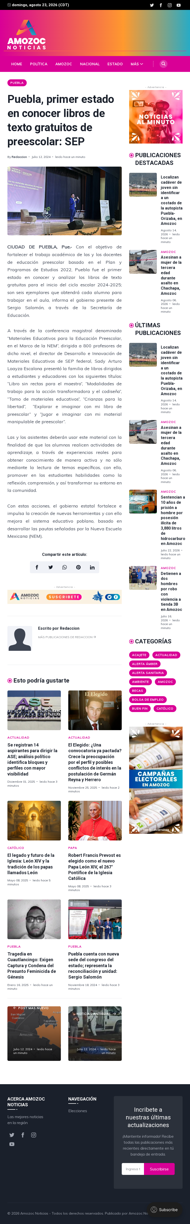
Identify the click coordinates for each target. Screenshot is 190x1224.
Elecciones (77, 1110)
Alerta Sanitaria (148, 673)
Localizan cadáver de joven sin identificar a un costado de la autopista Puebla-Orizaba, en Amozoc (172, 200)
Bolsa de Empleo (148, 699)
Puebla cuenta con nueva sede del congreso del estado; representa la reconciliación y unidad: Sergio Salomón (93, 965)
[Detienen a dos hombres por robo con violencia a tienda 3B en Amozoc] (145, 598)
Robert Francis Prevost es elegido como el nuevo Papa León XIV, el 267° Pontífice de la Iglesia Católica (94, 867)
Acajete (139, 655)
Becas (137, 690)
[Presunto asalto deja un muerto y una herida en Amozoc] (95, 1033)
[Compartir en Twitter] (51, 567)
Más (135, 64)
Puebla (17, 83)
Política (39, 64)
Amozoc (63, 64)
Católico (15, 848)
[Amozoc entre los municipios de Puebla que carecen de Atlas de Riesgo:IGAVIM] (34, 1033)
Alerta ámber (145, 664)
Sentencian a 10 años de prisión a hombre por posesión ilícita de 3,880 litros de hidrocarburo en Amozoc (173, 520)
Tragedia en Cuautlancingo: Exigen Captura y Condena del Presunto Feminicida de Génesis (31, 965)
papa (72, 848)
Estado (115, 64)
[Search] (163, 64)
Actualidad (18, 737)
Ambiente (140, 682)
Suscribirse (159, 1168)
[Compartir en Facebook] (37, 567)
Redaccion (19, 157)
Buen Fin (140, 708)
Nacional (90, 64)
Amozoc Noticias (34, 1213)
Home (16, 64)
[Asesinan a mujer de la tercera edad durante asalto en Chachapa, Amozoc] (145, 282)
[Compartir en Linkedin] (92, 567)
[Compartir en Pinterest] (78, 567)
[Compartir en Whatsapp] (64, 567)
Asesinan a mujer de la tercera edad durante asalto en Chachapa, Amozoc (171, 275)
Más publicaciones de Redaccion (65, 637)
